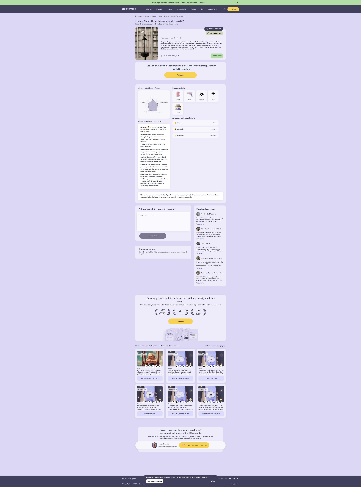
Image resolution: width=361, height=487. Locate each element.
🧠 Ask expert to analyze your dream (194, 445)
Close (213, 481)
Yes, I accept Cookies (155, 481)
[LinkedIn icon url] (222, 478)
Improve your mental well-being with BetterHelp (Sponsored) (174, 3)
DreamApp (138, 16)
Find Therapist (216, 56)
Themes (169, 9)
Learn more (205, 477)
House (154, 16)
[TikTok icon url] (237, 478)
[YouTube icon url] (229, 478)
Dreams (193, 9)
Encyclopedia (181, 9)
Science (149, 9)
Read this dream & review (150, 378)
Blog (202, 9)
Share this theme (215, 33)
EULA (135, 484)
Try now (233, 9)
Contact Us (235, 484)
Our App (159, 9)
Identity (147, 16)
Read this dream (211, 378)
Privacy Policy (126, 484)
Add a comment (153, 236)
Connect (202, 3)
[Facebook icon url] (225, 478)
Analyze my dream (215, 29)
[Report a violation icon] (181, 38)
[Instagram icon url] (233, 478)
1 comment (200, 224)
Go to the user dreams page (214, 346)
